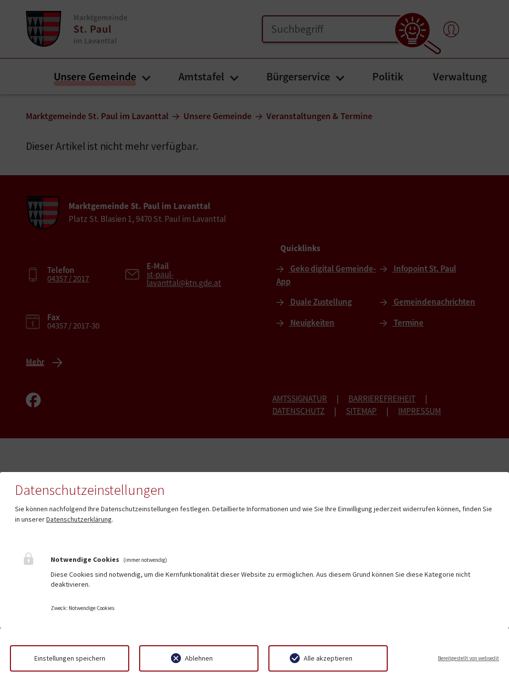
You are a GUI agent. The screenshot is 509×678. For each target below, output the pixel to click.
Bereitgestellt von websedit (468, 658)
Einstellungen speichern (69, 658)
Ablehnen (199, 658)
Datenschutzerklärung (79, 519)
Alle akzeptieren (328, 658)
